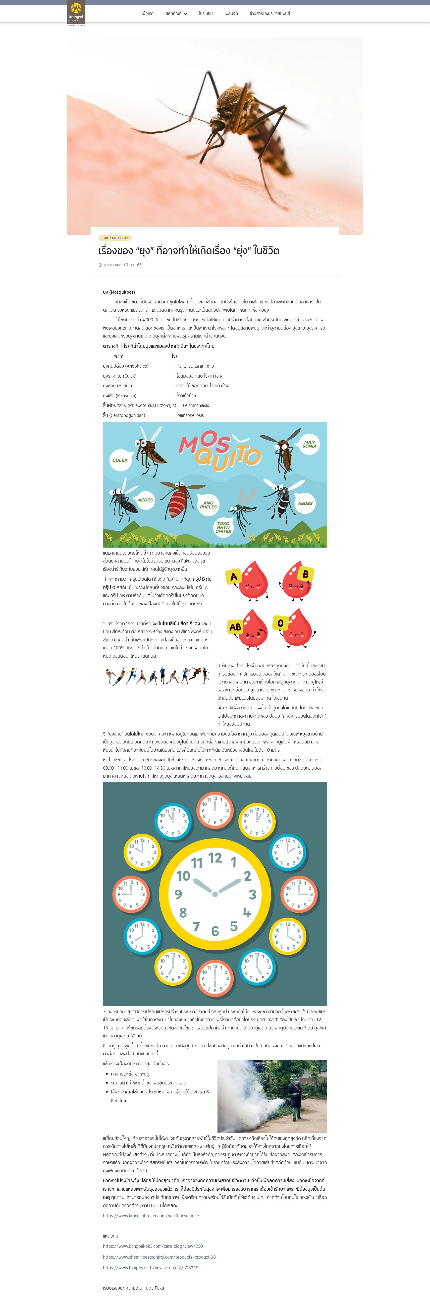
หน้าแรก (147, 13)
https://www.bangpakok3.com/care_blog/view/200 (153, 1246)
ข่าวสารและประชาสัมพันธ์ (270, 13)
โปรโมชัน (206, 13)
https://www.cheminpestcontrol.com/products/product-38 (159, 1257)
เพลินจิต (231, 13)
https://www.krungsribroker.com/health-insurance (151, 1216)
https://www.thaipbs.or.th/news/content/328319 (150, 1268)
